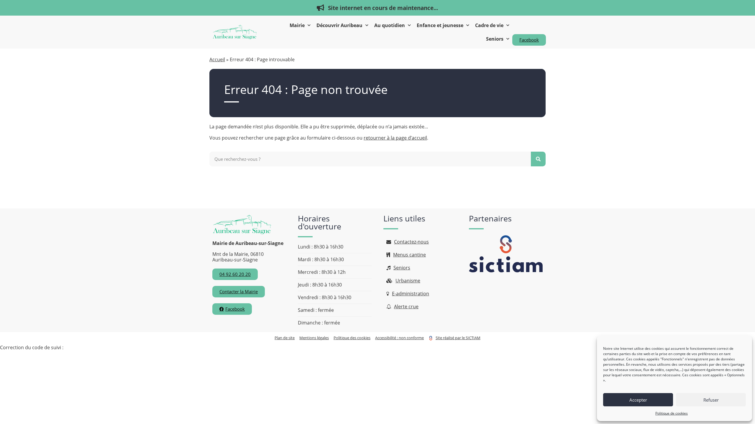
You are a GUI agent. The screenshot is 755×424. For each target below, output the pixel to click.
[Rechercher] (538, 159)
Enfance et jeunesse (440, 25)
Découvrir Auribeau (339, 25)
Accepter (638, 400)
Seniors (494, 39)
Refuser (711, 400)
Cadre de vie (489, 25)
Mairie (297, 25)
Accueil (217, 59)
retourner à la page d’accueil (395, 138)
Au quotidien (389, 25)
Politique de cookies (671, 413)
